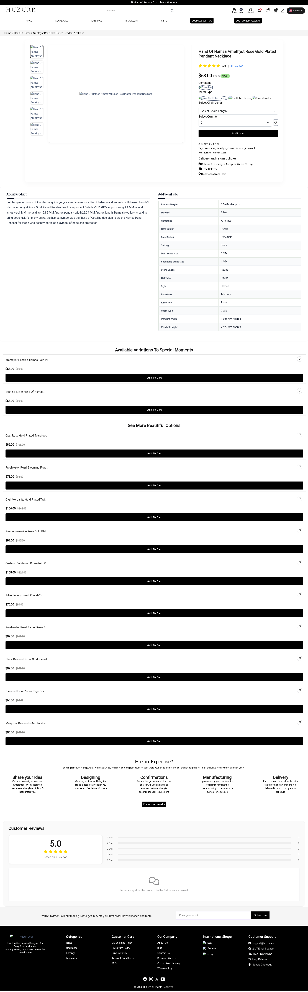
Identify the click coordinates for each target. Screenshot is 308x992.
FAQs (115, 963)
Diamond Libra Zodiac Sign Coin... (26, 691)
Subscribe (260, 915)
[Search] (197, 11)
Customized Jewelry (248, 20)
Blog (159, 947)
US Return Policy (121, 947)
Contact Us (163, 953)
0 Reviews (237, 66)
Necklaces (62, 20)
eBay (210, 954)
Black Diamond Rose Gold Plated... (27, 659)
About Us (162, 942)
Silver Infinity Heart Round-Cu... (25, 595)
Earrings (97, 20)
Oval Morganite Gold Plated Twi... (26, 499)
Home (8, 33)
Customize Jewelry (154, 804)
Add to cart (238, 133)
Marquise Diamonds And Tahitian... (27, 723)
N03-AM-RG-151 (212, 144)
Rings (29, 20)
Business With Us (166, 958)
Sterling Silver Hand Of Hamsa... (25, 391)
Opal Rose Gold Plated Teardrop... (26, 435)
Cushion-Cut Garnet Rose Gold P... (26, 563)
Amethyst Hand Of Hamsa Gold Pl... (27, 360)
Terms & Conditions (123, 958)
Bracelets (131, 20)
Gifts (164, 20)
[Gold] (241, 98)
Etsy (209, 942)
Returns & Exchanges (213, 164)
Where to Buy (164, 968)
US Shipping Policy (122, 942)
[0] (267, 10)
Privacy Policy (119, 953)
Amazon (212, 948)
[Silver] (262, 98)
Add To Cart (154, 377)
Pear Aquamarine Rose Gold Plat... (27, 531)
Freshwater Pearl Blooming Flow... (27, 467)
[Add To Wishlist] (275, 122)
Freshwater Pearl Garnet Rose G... (26, 627)
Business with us (202, 20)
